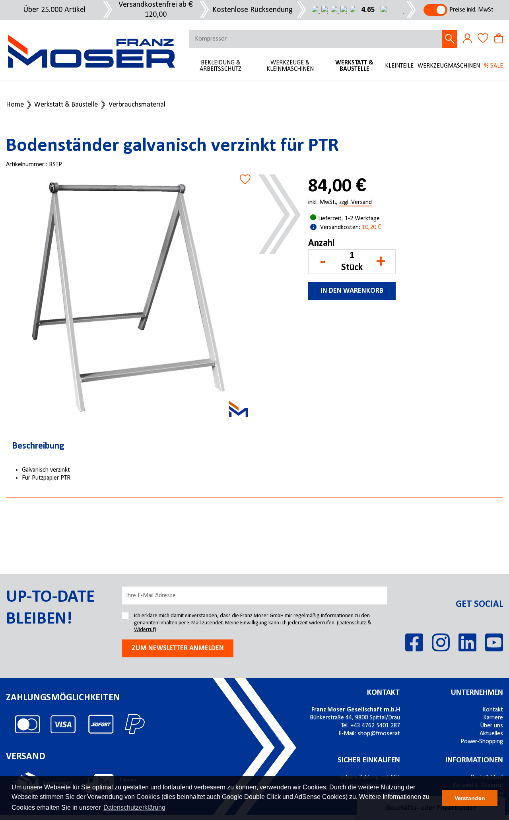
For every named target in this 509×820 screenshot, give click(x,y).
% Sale (493, 66)
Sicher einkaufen (369, 760)
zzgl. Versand (355, 202)
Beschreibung (38, 446)
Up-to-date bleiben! (50, 608)
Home (15, 105)
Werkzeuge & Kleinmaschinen (290, 66)
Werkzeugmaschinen (449, 66)
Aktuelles (491, 734)
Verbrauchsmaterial (137, 105)
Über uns (491, 726)
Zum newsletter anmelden (178, 648)
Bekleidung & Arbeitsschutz (220, 66)
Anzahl (321, 243)
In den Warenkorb (352, 291)
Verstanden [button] (470, 798)
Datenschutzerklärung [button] (134, 807)
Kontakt (383, 693)
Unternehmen (477, 693)
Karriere (493, 718)
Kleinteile (399, 66)
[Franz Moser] (239, 408)
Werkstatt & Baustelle (354, 66)
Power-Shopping (481, 741)
